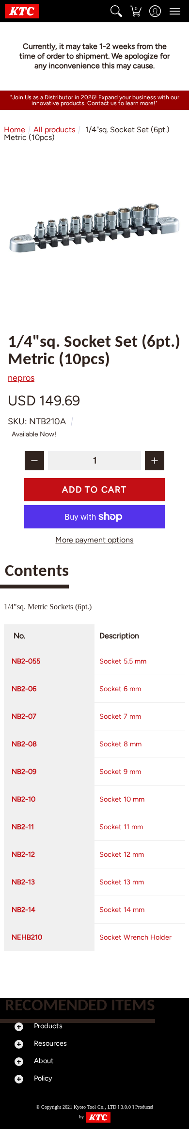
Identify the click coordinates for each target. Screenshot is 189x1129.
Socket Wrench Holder (135, 937)
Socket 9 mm (120, 771)
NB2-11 (23, 826)
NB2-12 (23, 854)
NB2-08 (24, 744)
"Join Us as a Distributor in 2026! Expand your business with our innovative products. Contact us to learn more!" (94, 100)
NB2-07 (24, 716)
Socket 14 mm (121, 909)
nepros (21, 377)
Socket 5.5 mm (122, 661)
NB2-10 (23, 799)
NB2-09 (24, 771)
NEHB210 (27, 937)
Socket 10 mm (121, 799)
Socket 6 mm (120, 688)
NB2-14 (23, 909)
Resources (50, 1043)
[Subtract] (34, 460)
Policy (43, 1078)
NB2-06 (24, 688)
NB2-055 (26, 661)
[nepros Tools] (22, 11)
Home (14, 129)
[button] (116, 11)
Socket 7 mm (120, 716)
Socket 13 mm (121, 882)
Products (48, 1025)
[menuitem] (116, 11)
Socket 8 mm (120, 744)
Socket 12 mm (121, 854)
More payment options (94, 540)
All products (54, 129)
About (44, 1060)
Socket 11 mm (121, 826)
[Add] (154, 460)
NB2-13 (23, 882)
